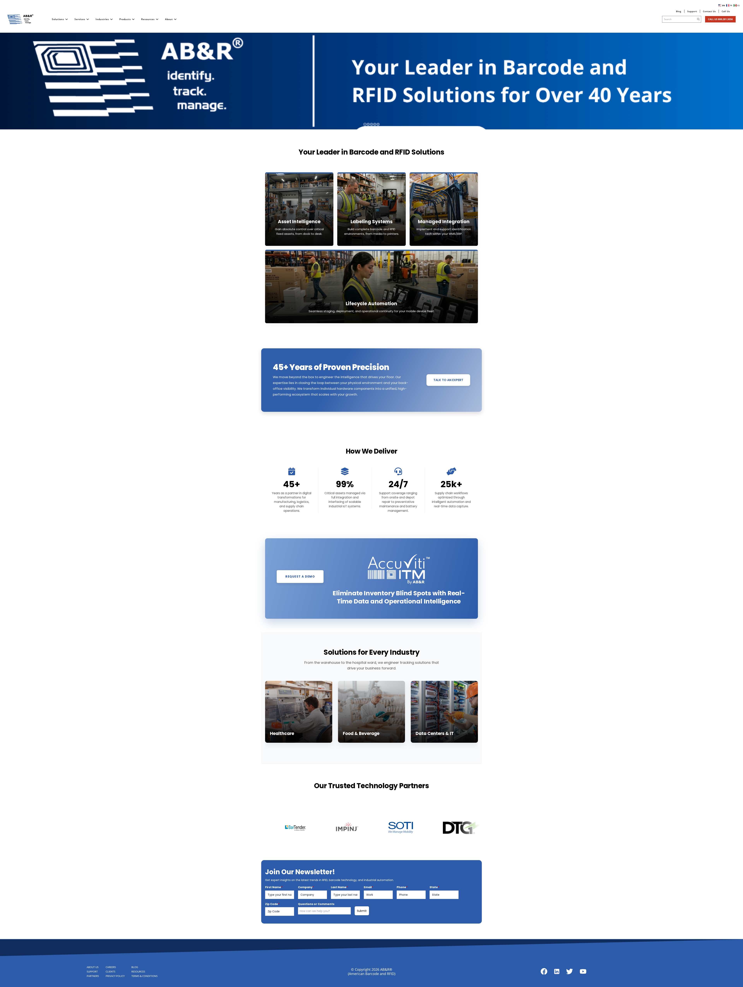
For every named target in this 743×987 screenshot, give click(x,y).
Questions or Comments (316, 904)
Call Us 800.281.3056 (720, 19)
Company (306, 887)
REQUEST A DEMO (300, 576)
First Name (273, 887)
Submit (362, 911)
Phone (402, 887)
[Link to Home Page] (20, 19)
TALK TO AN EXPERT (448, 380)
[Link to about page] (544, 971)
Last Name (339, 887)
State (434, 887)
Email (368, 887)
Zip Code (272, 904)
